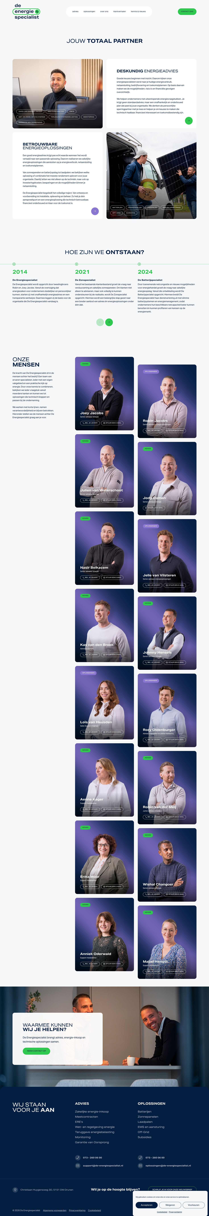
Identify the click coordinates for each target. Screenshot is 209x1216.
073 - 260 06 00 (92, 1157)
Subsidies (130, 213)
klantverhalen (119, 11)
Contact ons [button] (187, 11)
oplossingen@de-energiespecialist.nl (168, 1165)
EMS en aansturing (171, 207)
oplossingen (89, 11)
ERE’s (72, 111)
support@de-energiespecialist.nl (103, 1165)
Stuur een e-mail (112, 423)
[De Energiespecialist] (26, 11)
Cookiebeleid (162, 1212)
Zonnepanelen (135, 207)
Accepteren (146, 1205)
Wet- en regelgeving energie (32, 117)
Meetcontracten (56, 111)
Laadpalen (152, 207)
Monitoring (88, 117)
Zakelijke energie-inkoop (30, 111)
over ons (104, 11)
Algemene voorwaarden (54, 1210)
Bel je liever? (90, 423)
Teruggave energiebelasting (64, 117)
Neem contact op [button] (36, 1051)
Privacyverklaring (175, 1212)
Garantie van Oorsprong (30, 122)
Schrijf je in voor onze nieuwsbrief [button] (172, 1190)
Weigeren (170, 1205)
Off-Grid (116, 213)
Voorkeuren (193, 1205)
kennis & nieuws (138, 11)
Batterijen (117, 207)
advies (75, 11)
